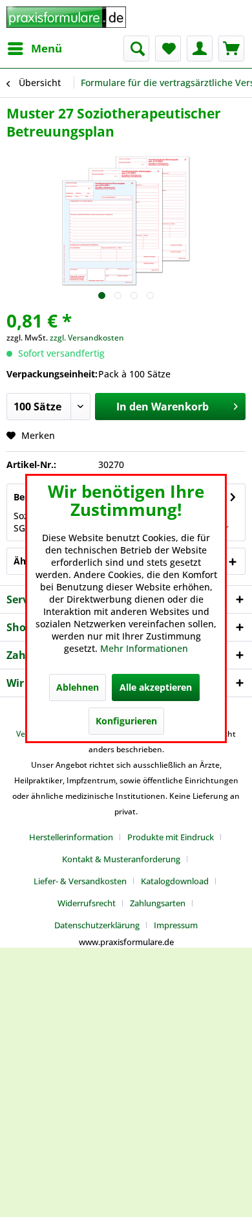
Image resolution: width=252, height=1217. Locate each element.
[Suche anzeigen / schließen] (136, 48)
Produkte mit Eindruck (170, 837)
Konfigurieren (126, 721)
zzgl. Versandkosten (87, 337)
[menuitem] (34, 48)
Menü (46, 48)
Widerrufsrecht (87, 903)
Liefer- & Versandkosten (80, 881)
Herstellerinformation (71, 837)
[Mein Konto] (200, 48)
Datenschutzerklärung (97, 925)
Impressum (176, 925)
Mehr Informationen (144, 648)
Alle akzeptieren (156, 687)
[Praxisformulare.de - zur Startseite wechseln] (66, 17)
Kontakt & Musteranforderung (121, 859)
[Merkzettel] (168, 48)
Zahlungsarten (157, 903)
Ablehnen (77, 687)
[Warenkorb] (231, 48)
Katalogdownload (175, 881)
